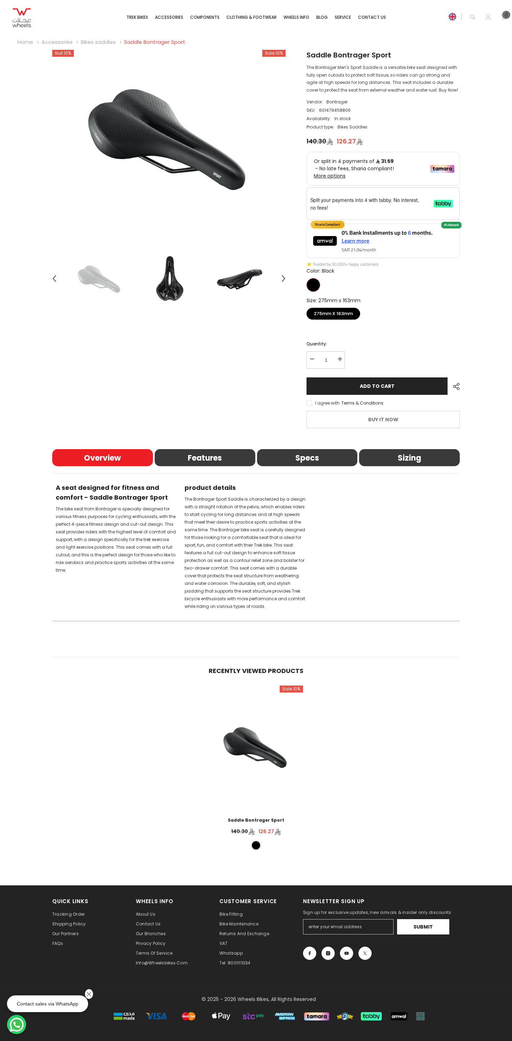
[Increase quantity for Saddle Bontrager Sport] (339, 359)
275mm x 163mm (333, 312)
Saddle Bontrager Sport (154, 42)
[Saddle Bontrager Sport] (256, 747)
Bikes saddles (98, 42)
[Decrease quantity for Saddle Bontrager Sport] (312, 359)
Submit (423, 926)
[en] (452, 17)
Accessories (57, 42)
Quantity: (317, 344)
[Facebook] (309, 953)
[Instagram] (328, 953)
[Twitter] (365, 953)
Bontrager (337, 102)
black (256, 845)
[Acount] (488, 16)
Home (25, 42)
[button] (54, 278)
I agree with (327, 403)
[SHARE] (454, 386)
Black (313, 285)
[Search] (473, 17)
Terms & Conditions (362, 403)
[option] (169, 137)
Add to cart (377, 386)
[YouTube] (346, 953)
